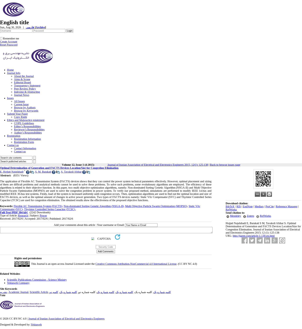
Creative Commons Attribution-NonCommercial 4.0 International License (136, 263)
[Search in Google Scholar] (28, 172)
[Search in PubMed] (32, 172)
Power (43, 215)
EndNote (248, 206)
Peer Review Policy (25, 88)
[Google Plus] (275, 240)
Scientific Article (39, 292)
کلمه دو (53, 292)
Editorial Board (22, 82)
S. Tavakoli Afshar (71, 171)
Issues (10, 98)
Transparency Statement (27, 85)
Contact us (13, 145)
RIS (238, 206)
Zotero (250, 215)
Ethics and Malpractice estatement (25, 120)
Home (10, 69)
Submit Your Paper (17, 113)
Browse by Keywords (26, 110)
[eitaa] (282, 240)
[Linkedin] (267, 240)
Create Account (8, 41)
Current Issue (21, 104)
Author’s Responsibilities (28, 132)
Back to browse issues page (225, 164)
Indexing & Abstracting (27, 91)
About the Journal (24, 76)
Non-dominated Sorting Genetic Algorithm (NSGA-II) (94, 206)
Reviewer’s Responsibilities (29, 129)
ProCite (269, 206)
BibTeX (230, 206)
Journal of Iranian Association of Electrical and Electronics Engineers (66, 318)
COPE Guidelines (24, 123)
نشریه (3, 292)
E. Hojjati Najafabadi (11, 171)
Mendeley (235, 215)
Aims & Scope (22, 79)
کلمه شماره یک (162, 292)
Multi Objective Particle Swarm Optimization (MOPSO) (156, 206)
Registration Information (27, 138)
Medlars (259, 206)
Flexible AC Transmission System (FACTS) (38, 206)
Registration (13, 135)
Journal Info (13, 73)
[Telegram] (260, 240)
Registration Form (24, 142)
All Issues (19, 101)
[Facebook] (245, 240)
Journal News (21, 95)
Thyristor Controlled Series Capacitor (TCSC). (50, 209)
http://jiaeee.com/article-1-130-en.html (254, 235)
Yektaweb (36, 324)
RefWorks (231, 209)
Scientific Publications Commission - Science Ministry (37, 279)
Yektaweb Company (18, 282)
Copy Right (20, 116)
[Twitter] (252, 240)
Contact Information (25, 148)
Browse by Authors (24, 107)
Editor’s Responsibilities (27, 126)
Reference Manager (286, 206)
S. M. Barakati (43, 171)
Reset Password (8, 44)
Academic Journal (18, 292)
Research (23, 215)
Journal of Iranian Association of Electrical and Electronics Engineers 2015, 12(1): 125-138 (157, 164)
